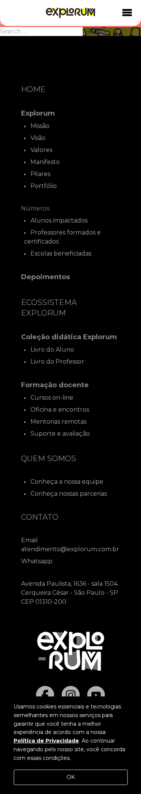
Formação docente (55, 385)
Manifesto (45, 161)
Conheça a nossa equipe (66, 481)
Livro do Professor (57, 361)
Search (94, 31)
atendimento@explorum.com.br (70, 549)
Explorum (38, 113)
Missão (40, 125)
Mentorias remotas (58, 421)
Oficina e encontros (59, 409)
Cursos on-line (51, 397)
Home (33, 89)
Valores (41, 149)
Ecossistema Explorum (49, 307)
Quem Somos (48, 458)
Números (35, 208)
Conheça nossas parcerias (68, 493)
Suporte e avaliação (60, 433)
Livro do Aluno (52, 349)
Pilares (40, 173)
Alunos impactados (59, 220)
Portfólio (43, 185)
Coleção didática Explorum (69, 337)
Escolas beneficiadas (60, 253)
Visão (37, 137)
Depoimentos (45, 277)
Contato (39, 517)
